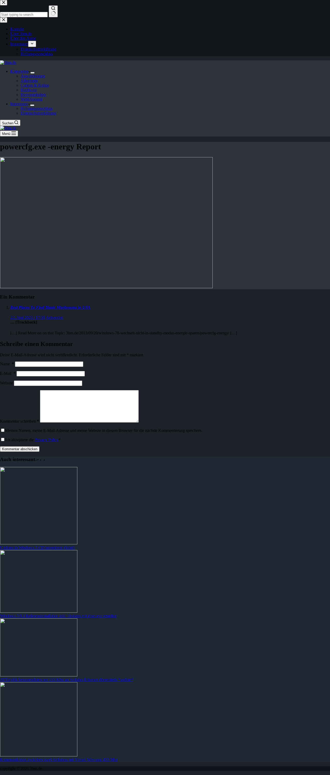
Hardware (29, 90)
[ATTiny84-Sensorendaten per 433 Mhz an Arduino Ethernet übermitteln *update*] (38, 675)
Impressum (19, 104)
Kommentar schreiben (19, 421)
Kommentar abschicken (19, 449)
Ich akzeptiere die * (33, 440)
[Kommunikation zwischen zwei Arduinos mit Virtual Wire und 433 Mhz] (38, 755)
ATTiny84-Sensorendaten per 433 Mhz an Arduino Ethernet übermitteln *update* (66, 679)
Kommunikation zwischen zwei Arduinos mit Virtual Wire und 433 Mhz (59, 759)
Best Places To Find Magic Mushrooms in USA (50, 307)
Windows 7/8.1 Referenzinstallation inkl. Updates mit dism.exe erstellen (58, 616)
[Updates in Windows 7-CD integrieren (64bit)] (38, 543)
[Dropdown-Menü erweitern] (32, 73)
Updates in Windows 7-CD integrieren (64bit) (37, 547)
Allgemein (29, 80)
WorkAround (31, 99)
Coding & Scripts (35, 85)
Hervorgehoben (33, 94)
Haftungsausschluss (37, 108)
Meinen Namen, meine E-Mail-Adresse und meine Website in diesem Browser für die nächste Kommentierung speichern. (103, 430)
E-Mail (7, 373)
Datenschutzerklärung (38, 113)
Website (6, 383)
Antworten (54, 317)
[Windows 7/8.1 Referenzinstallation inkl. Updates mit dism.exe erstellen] (38, 611)
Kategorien (19, 71)
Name (7, 364)
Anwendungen (33, 76)
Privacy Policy (47, 440)
